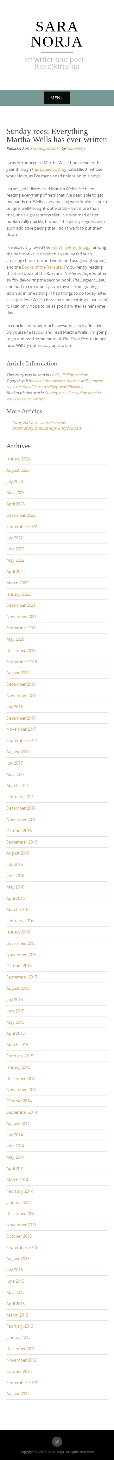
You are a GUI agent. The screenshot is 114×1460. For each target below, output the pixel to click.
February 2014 (19, 1191)
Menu (57, 98)
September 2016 (21, 842)
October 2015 (19, 965)
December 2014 (20, 1078)
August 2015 (17, 988)
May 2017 (15, 774)
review (81, 374)
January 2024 (18, 459)
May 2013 (15, 1292)
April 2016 (15, 898)
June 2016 (15, 875)
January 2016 (18, 932)
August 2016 (17, 853)
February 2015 (19, 1056)
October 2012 (19, 1371)
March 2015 (17, 1044)
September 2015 (21, 977)
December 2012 (20, 1348)
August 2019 (17, 673)
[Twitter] (57, 1442)
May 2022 (15, 560)
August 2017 (17, 752)
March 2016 (17, 909)
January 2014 (18, 1202)
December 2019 (20, 650)
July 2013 (14, 1270)
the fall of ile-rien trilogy (37, 386)
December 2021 (20, 605)
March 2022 (17, 583)
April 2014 (15, 1168)
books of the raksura (46, 380)
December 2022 (20, 515)
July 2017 (14, 763)
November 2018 (21, 695)
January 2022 (18, 594)
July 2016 (14, 864)
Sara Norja (57, 34)
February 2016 (19, 920)
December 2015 (20, 943)
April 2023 (15, 504)
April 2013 (15, 1304)
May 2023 (15, 492)
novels (97, 380)
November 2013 (21, 1225)
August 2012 (17, 1393)
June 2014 (15, 1146)
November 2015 (21, 954)
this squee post (46, 169)
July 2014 (14, 1135)
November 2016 (21, 819)
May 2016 (15, 887)
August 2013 (17, 1259)
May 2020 (15, 639)
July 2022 (14, 538)
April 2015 (15, 1033)
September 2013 (21, 1247)
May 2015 (15, 1022)
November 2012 (21, 1360)
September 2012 (21, 1382)
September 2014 (21, 1112)
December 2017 (20, 718)
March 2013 (17, 1315)
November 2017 (21, 729)
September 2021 (21, 628)
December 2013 (20, 1213)
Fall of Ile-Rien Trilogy (71, 247)
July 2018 (14, 707)
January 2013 (18, 1337)
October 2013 (19, 1236)
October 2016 (19, 830)
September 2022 (21, 526)
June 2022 (15, 549)
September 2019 (21, 662)
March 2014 (17, 1180)
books (55, 374)
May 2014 (15, 1157)
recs (10, 386)
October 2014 (19, 1101)
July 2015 (14, 999)
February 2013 (19, 1326)
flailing (68, 374)
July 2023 (14, 481)
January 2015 (18, 1067)
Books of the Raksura (42, 267)
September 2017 (21, 740)
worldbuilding (71, 386)
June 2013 (15, 1281)
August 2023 (17, 470)
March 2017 (17, 785)
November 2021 (21, 616)
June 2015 (15, 1011)
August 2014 (17, 1123)
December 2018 (20, 684)
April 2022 (15, 571)
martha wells (77, 380)
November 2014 (21, 1089)
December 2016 (20, 808)
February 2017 (19, 797)
